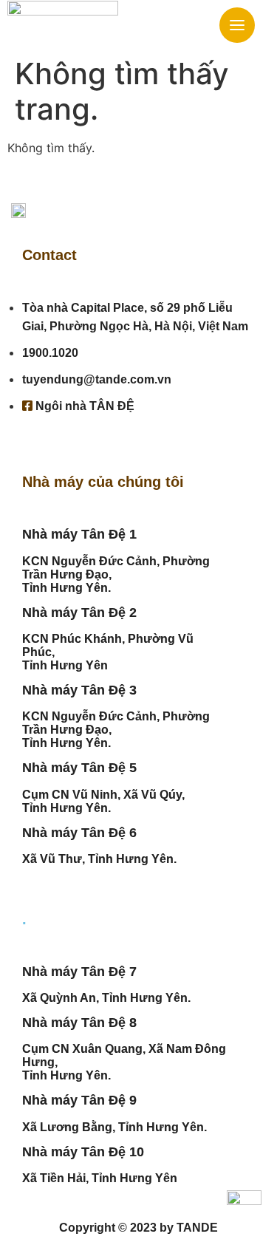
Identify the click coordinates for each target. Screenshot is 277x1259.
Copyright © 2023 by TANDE (138, 1227)
